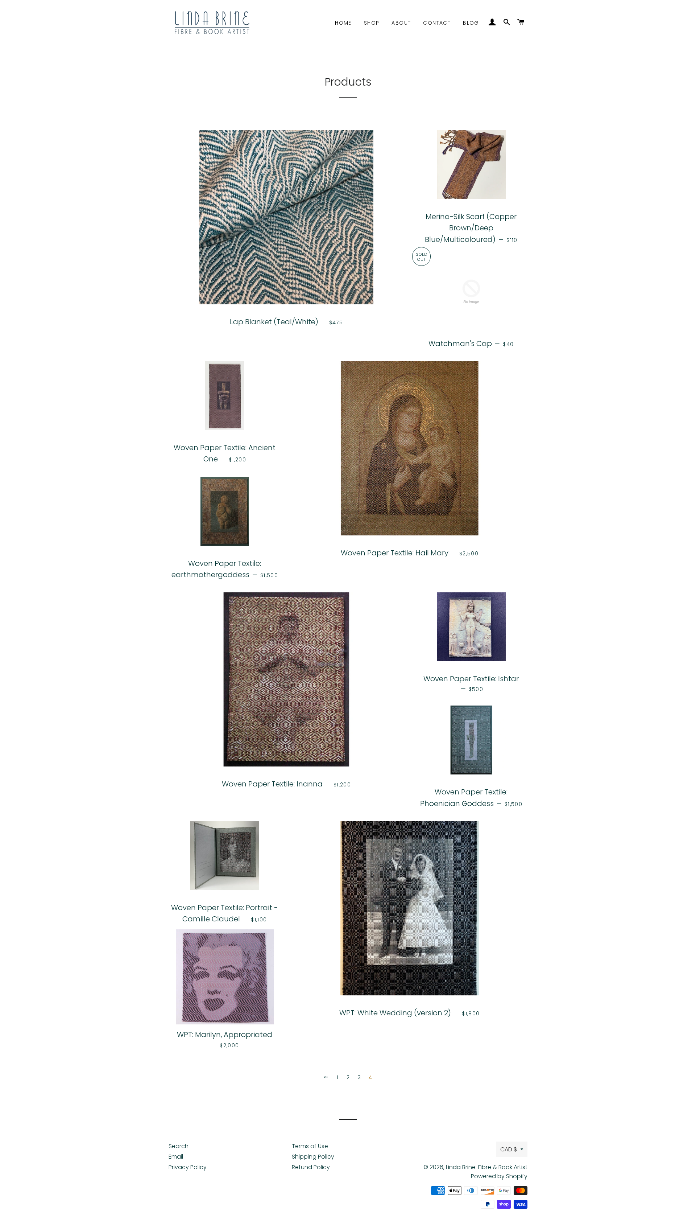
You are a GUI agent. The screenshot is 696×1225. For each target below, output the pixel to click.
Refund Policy (311, 1167)
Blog (471, 22)
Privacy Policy (188, 1167)
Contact (437, 22)
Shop (372, 22)
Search (178, 1146)
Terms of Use (310, 1146)
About (401, 22)
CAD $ (508, 1149)
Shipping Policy (313, 1156)
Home (343, 22)
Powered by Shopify (499, 1176)
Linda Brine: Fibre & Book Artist (486, 1167)
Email (176, 1156)
